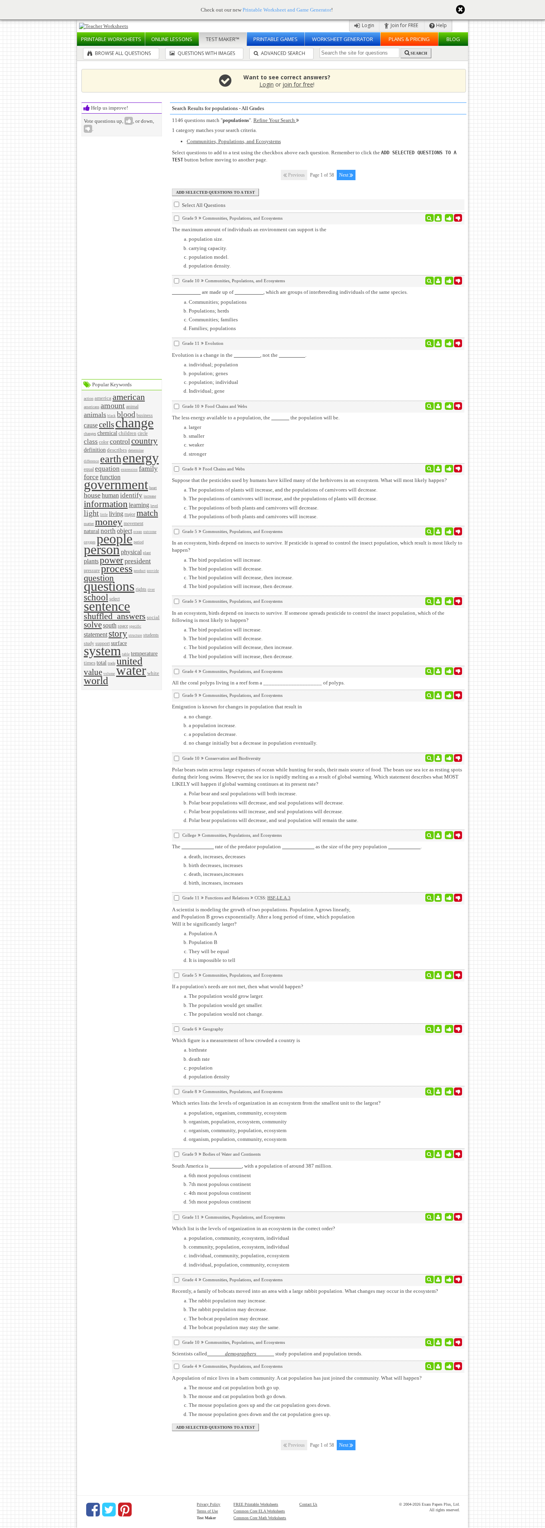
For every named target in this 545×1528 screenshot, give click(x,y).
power (111, 560)
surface (119, 643)
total (102, 662)
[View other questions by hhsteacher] (438, 1154)
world (96, 680)
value (93, 671)
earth (110, 459)
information (106, 504)
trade (111, 663)
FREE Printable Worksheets (255, 1504)
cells (106, 424)
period (139, 542)
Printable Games (275, 39)
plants (91, 561)
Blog (453, 39)
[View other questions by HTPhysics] (438, 898)
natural (91, 531)
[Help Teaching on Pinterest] (125, 1510)
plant (147, 553)
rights (141, 589)
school (96, 597)
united (129, 661)
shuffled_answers (115, 616)
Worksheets (111, 39)
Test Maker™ (222, 39)
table (126, 654)
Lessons (171, 39)
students (151, 635)
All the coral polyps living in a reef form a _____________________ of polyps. (258, 683)
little (104, 515)
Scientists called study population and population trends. (267, 1354)
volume (109, 674)
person (102, 549)
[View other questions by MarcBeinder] (438, 758)
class (91, 441)
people (114, 538)
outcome (149, 532)
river (151, 590)
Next (344, 175)
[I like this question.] (449, 218)
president (137, 561)
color (104, 442)
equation (107, 468)
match (147, 513)
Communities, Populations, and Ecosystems (234, 141)
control (120, 441)
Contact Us (308, 1504)
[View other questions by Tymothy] (438, 601)
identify (131, 495)
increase (150, 496)
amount (113, 405)
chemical (107, 433)
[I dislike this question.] (458, 218)
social (153, 617)
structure (135, 635)
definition (95, 449)
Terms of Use (207, 1511)
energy (140, 457)
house (92, 495)
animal (132, 406)
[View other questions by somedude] (438, 1280)
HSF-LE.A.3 (278, 897)
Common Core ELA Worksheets (259, 1511)
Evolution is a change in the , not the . (239, 355)
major (129, 514)
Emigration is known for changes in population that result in (237, 707)
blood (126, 414)
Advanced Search (282, 53)
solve (93, 624)
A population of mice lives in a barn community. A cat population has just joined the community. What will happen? (297, 1378)
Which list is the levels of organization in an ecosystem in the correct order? (253, 1228)
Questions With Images (205, 53)
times (89, 663)
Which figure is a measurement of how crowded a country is (236, 1040)
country (144, 440)
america (103, 398)
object (124, 530)
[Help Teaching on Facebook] (93, 1510)
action (88, 398)
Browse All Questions (122, 53)
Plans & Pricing (409, 39)
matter (89, 523)
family (148, 468)
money (108, 521)
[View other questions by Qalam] (438, 1029)
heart (153, 488)
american (129, 397)
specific (135, 626)
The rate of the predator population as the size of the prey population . (297, 847)
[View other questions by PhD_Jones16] (438, 835)
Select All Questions (203, 205)
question (99, 578)
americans (91, 407)
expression (129, 470)
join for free (297, 84)
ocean (137, 532)
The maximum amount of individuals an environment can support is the (249, 229)
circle (143, 433)
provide (153, 571)
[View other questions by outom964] (438, 1342)
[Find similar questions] (429, 218)
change (134, 422)
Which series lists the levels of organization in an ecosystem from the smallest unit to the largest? (276, 1103)
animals (95, 415)
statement (95, 634)
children (127, 433)
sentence (107, 606)
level (154, 505)
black (111, 416)
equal (89, 469)
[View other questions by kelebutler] (438, 671)
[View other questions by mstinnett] (438, 469)
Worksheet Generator (342, 39)
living (116, 513)
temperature (144, 653)
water (131, 670)
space (123, 626)
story (118, 633)
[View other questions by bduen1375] (438, 695)
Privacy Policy (208, 1504)
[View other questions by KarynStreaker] (438, 531)
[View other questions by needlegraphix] (438, 343)
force (91, 477)
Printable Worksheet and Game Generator (287, 10)
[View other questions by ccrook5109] (438, 1217)
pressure (92, 570)
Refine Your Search (274, 120)
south (110, 625)
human (110, 495)
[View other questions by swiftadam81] (438, 406)
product (140, 570)
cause (91, 425)
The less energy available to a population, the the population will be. (256, 418)
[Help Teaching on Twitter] (109, 1510)
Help (441, 25)
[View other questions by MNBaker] (438, 218)
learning (139, 504)
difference (91, 461)
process (116, 568)
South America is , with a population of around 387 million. (252, 1166)
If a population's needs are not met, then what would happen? (237, 986)
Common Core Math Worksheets (259, 1518)
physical (131, 552)
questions (109, 586)
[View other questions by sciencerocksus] (438, 281)
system (102, 650)
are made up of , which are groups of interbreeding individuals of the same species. (304, 292)
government (116, 484)
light (91, 513)
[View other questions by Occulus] (438, 1091)
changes (90, 433)
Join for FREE (403, 25)
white (153, 673)
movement (133, 523)
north (108, 531)
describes (117, 450)
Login (367, 25)
